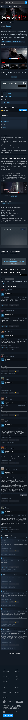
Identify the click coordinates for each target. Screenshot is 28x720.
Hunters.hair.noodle (9, 310)
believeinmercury (8, 289)
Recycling (17, 678)
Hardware (17, 676)
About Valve (17, 671)
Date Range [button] (4, 272)
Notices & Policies (7, 692)
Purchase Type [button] (13, 269)
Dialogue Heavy (17, 41)
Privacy (4, 687)
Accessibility (6, 690)
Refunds (5, 697)
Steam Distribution (7, 678)
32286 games (7, 469)
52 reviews (6, 379)
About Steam (6, 671)
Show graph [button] (22, 274)
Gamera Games (9, 26)
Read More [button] (23, 495)
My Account (17, 694)
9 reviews (6, 290)
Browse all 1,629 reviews (14, 653)
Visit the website (5, 121)
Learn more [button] (23, 110)
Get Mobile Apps (8, 715)
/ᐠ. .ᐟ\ (5, 397)
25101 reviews (14, 469)
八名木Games (9, 25)
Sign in (2, 72)
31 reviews (12, 332)
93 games (6, 356)
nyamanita (6, 420)
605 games (6, 448)
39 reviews (13, 448)
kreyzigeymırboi (8, 331)
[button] (3, 6)
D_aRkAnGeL (7, 446)
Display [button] (18, 272)
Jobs (16, 674)
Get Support (17, 692)
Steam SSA (5, 674)
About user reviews (4, 253)
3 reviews (6, 311)
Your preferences (13, 253)
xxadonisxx (7, 468)
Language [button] (22, 269)
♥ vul (5, 355)
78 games (6, 332)
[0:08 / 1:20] (14, 55)
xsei (5, 378)
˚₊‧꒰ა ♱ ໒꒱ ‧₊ (6, 507)
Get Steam (17, 687)
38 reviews (12, 399)
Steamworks (6, 676)
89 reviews (12, 356)
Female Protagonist (6, 41)
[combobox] (15, 2)
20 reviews (6, 508)
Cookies (4, 694)
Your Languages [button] (8, 278)
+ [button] (23, 41)
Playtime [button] (12, 272)
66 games (6, 399)
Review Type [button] (4, 269)
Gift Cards (5, 681)
